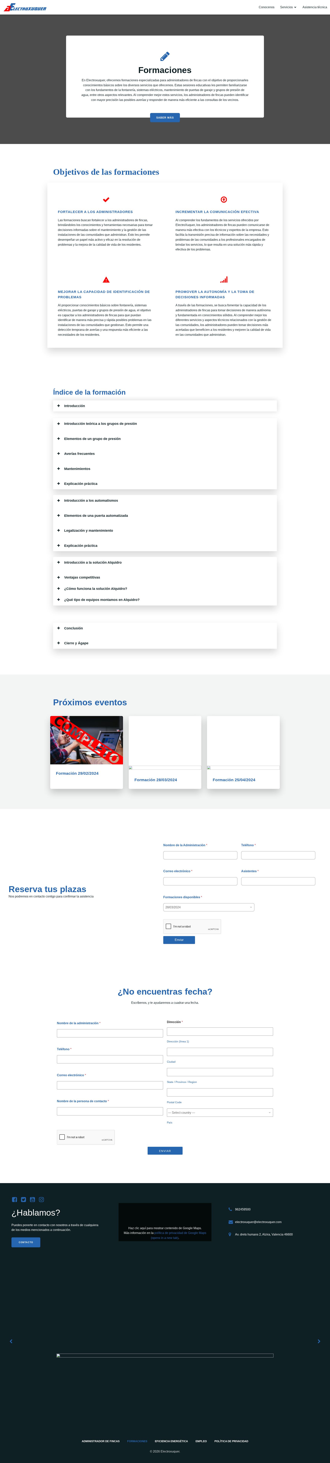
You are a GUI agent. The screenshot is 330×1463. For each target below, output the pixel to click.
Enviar (179, 939)
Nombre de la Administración (185, 845)
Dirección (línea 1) (178, 1041)
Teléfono (248, 845)
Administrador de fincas (101, 1441)
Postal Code (174, 1102)
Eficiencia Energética (171, 1441)
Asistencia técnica (314, 7)
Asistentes (250, 871)
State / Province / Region (182, 1081)
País (169, 1122)
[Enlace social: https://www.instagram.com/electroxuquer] (42, 1200)
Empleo (201, 1441)
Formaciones (137, 1441)
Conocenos (266, 7)
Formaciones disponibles (182, 897)
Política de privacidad (231, 1441)
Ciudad (171, 1061)
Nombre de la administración (78, 1023)
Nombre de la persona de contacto (83, 1101)
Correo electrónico (177, 871)
